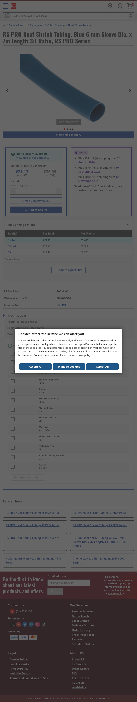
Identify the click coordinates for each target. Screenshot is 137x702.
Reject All (102, 366)
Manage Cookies (69, 366)
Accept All (35, 366)
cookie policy (84, 355)
